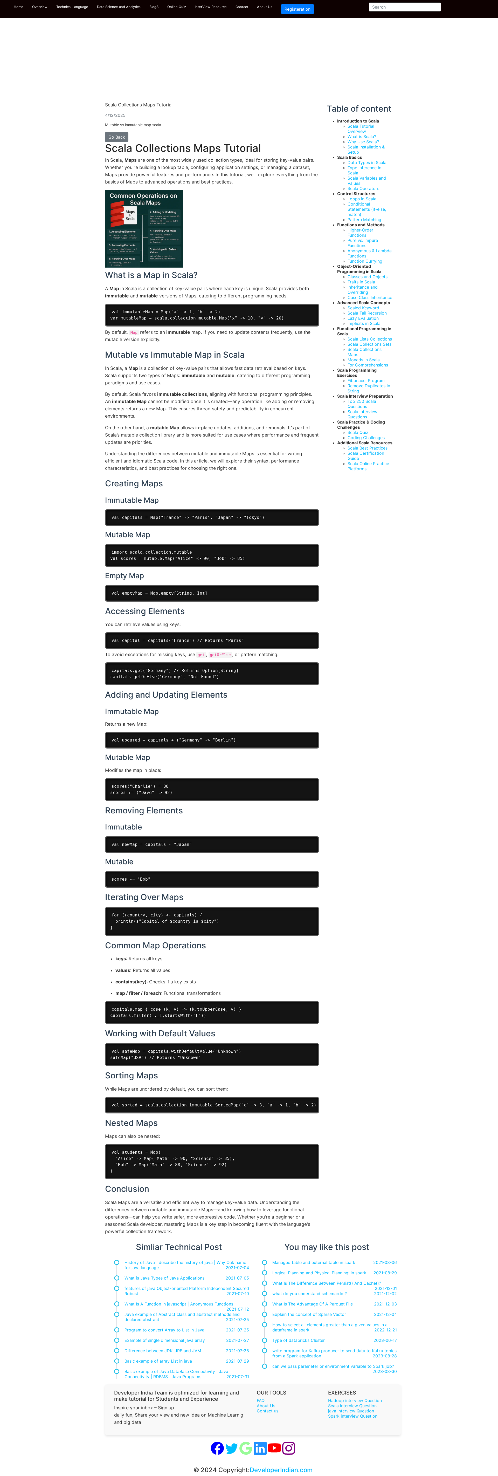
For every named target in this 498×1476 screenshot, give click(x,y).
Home (18, 7)
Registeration (297, 9)
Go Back (116, 137)
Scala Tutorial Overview (361, 129)
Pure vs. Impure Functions (363, 243)
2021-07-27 (237, 1340)
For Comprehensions (368, 365)
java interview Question (351, 1410)
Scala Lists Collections (370, 339)
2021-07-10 (237, 1293)
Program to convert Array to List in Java (164, 1329)
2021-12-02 (385, 1293)
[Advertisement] (249, 62)
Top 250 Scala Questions (362, 404)
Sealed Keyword (363, 307)
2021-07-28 (237, 1350)
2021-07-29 (237, 1361)
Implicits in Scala (364, 323)
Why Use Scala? (363, 141)
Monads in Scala (364, 359)
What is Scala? (362, 136)
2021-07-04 (237, 1267)
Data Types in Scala (367, 162)
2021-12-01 (386, 1288)
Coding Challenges (366, 437)
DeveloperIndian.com (281, 1470)
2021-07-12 (237, 1309)
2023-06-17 (385, 1340)
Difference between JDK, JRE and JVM (163, 1350)
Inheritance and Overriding (363, 289)
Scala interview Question (352, 1405)
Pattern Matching (364, 219)
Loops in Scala (362, 198)
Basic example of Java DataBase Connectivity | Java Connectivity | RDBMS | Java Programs (176, 1374)
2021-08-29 (385, 1272)
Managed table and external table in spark (313, 1262)
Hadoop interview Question (355, 1400)
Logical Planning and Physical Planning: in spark (319, 1272)
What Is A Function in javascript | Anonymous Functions (179, 1304)
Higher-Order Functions (360, 232)
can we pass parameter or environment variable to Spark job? (333, 1366)
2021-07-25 (237, 1319)
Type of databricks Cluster (298, 1340)
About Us (264, 7)
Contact (242, 7)
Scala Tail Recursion (367, 313)
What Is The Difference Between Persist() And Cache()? (326, 1283)
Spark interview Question (352, 1416)
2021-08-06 (385, 1262)
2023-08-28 (385, 1355)
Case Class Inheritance (370, 297)
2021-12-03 (385, 1304)
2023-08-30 (384, 1371)
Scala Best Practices (368, 448)
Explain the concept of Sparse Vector (309, 1314)
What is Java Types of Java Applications (164, 1278)
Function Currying (365, 261)
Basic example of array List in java (158, 1361)
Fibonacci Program (366, 380)
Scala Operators (363, 188)
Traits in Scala (361, 281)
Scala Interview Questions (362, 414)
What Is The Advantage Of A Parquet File (312, 1304)
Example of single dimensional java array (165, 1340)
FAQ (261, 1400)
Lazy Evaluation (363, 318)
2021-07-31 (237, 1376)
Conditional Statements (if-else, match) (367, 209)
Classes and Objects (368, 276)
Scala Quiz (358, 432)
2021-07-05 (237, 1278)
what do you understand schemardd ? (309, 1293)
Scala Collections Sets (369, 344)
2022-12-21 (385, 1329)
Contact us (267, 1410)
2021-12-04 (385, 1314)
